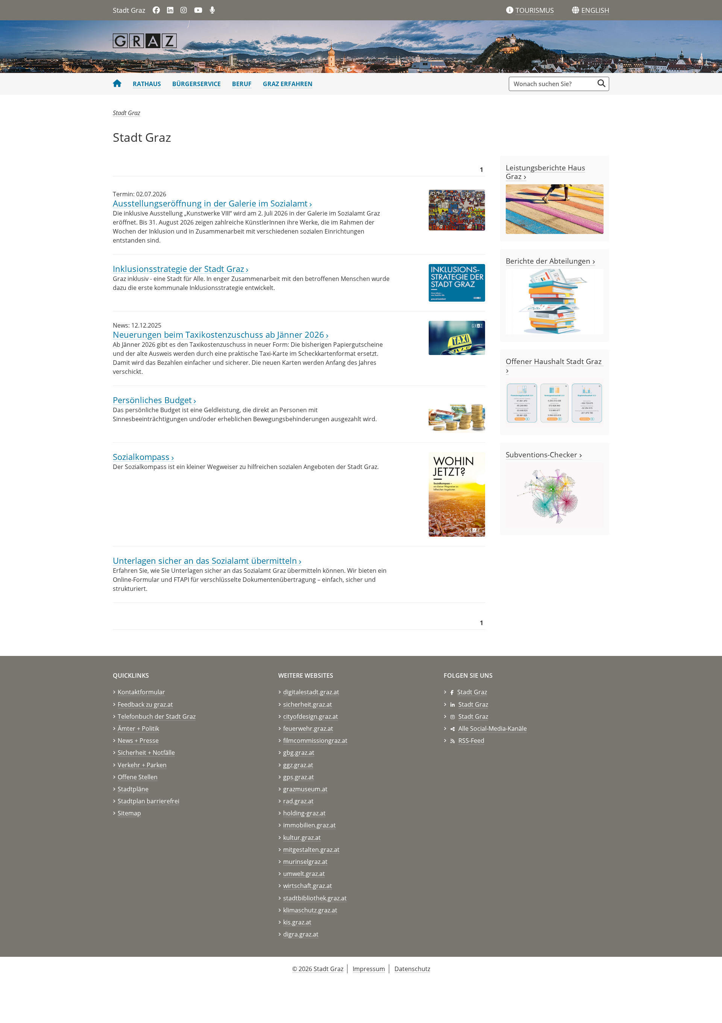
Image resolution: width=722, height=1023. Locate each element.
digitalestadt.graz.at (311, 692)
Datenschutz (412, 969)
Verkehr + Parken (142, 765)
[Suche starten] (601, 83)
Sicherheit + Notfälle (146, 752)
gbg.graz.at (298, 752)
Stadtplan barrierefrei (148, 801)
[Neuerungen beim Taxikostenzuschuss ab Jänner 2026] (457, 337)
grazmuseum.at (305, 789)
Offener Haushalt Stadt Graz (555, 361)
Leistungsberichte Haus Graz (545, 171)
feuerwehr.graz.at (308, 728)
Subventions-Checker (542, 454)
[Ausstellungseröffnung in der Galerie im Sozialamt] (457, 209)
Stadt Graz (126, 113)
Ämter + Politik (138, 728)
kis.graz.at (297, 922)
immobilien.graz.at (309, 825)
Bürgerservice (196, 84)
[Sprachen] (575, 10)
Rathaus (147, 84)
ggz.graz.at (298, 765)
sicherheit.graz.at (307, 704)
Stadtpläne (133, 789)
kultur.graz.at (302, 837)
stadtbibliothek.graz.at (315, 898)
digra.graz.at (301, 934)
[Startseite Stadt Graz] (117, 83)
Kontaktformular (141, 692)
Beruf (242, 84)
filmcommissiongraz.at (315, 740)
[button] (595, 10)
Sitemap (129, 813)
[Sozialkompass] (457, 494)
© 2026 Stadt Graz (317, 969)
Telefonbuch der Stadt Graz (157, 716)
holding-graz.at (304, 813)
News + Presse (138, 740)
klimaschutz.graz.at (310, 910)
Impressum (369, 969)
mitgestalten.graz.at (311, 849)
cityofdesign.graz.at (310, 716)
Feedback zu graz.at (145, 704)
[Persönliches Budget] (457, 414)
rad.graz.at (298, 801)
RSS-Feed (471, 740)
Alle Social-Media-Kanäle (492, 728)
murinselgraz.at (305, 862)
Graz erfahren (287, 84)
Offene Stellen (138, 777)
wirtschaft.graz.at (307, 886)
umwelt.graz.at (304, 874)
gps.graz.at (298, 777)
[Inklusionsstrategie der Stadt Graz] (457, 282)
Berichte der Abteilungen (549, 261)
